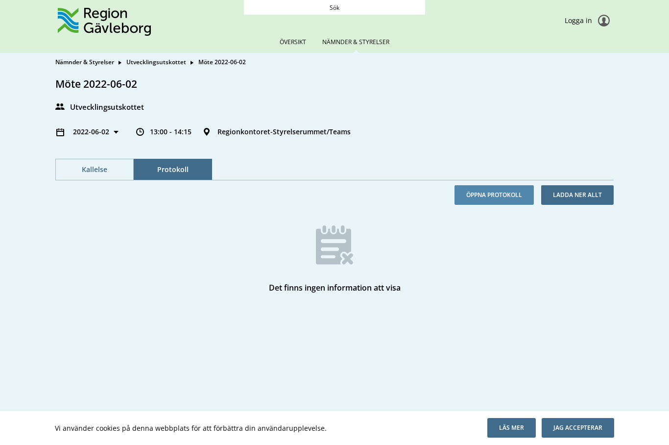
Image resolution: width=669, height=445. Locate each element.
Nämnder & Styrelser (355, 42)
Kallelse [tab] (94, 169)
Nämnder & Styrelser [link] (84, 62)
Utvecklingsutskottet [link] (156, 62)
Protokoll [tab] (173, 169)
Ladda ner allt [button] (577, 195)
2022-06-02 (92, 131)
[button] (511, 428)
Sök (334, 7)
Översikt (293, 42)
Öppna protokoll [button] (494, 195)
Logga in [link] (579, 20)
